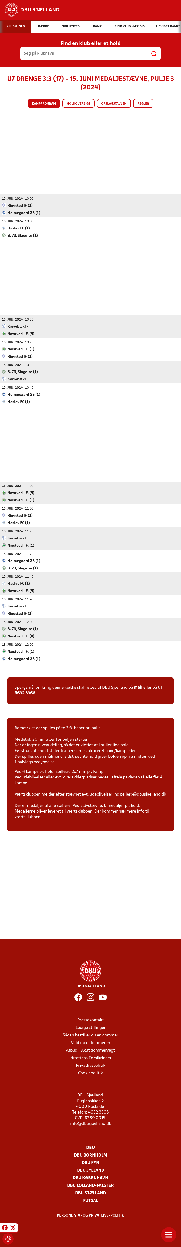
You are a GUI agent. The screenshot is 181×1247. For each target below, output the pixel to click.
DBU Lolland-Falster (90, 1186)
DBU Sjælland (90, 1193)
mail (138, 688)
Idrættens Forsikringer (90, 1058)
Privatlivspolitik (90, 1066)
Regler (143, 103)
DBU (90, 1148)
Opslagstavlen (114, 103)
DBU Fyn (90, 1163)
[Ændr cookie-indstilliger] (8, 1239)
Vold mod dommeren (90, 1043)
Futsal (90, 1201)
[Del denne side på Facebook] (5, 1228)
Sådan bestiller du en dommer (90, 1035)
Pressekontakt (90, 1020)
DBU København (90, 1178)
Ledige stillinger (91, 1028)
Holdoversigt (78, 103)
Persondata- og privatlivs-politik (90, 1215)
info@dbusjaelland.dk (90, 1124)
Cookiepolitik (90, 1073)
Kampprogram (44, 103)
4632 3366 (25, 693)
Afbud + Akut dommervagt (90, 1051)
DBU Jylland (90, 1171)
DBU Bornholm (90, 1155)
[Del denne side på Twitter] (13, 1228)
